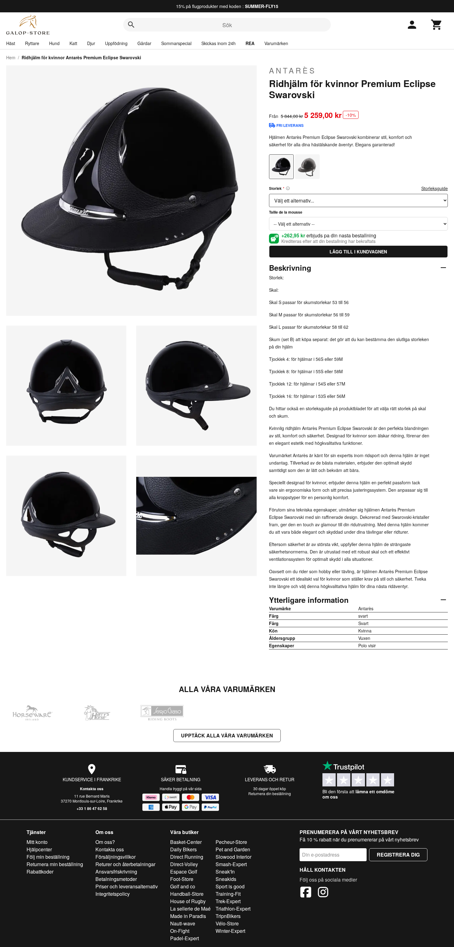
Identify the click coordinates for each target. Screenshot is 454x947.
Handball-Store (187, 893)
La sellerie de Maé (190, 908)
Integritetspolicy (112, 893)
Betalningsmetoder (116, 878)
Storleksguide (434, 188)
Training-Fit (228, 893)
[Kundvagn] (437, 25)
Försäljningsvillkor (115, 856)
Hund (54, 43)
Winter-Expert (230, 930)
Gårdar (144, 43)
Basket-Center (186, 841)
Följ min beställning (48, 856)
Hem (10, 57)
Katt (73, 43)
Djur (91, 43)
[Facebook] (306, 893)
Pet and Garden (233, 849)
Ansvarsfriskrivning (116, 871)
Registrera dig (398, 854)
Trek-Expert (228, 901)
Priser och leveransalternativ (126, 886)
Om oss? (105, 841)
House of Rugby (188, 901)
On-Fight (179, 930)
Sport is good (230, 886)
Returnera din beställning (269, 793)
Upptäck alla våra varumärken (227, 735)
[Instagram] (323, 893)
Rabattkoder (40, 871)
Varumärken (276, 43)
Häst (10, 43)
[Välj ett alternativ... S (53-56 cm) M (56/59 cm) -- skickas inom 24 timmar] (358, 200)
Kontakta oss (91, 788)
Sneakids (226, 878)
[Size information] (288, 188)
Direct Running (186, 856)
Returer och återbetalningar (125, 864)
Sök (227, 25)
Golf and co (182, 886)
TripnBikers (228, 916)
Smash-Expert (231, 864)
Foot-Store (181, 878)
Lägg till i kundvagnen (358, 251)
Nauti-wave (182, 923)
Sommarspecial (176, 43)
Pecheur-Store (231, 841)
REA (250, 43)
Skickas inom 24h (218, 43)
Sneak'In (225, 871)
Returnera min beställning (55, 864)
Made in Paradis (188, 916)
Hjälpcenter (39, 849)
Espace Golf (183, 871)
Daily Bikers (183, 849)
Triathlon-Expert (233, 908)
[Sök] (131, 24)
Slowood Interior (233, 856)
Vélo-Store (227, 923)
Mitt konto (37, 841)
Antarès (292, 70)
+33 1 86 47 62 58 (92, 808)
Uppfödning (116, 43)
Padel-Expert (184, 938)
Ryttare (32, 43)
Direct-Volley (184, 864)
